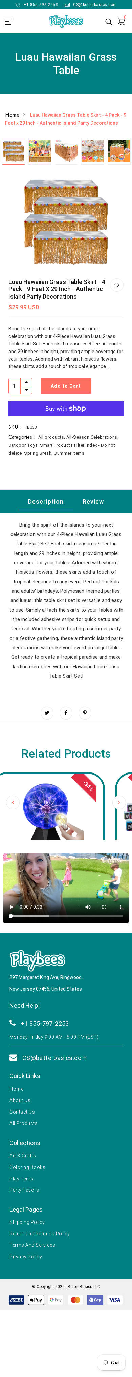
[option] (13, 149)
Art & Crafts (22, 1155)
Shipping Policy (27, 1222)
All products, (52, 437)
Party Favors (24, 1190)
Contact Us (22, 1112)
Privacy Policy (25, 1256)
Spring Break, (39, 453)
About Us (19, 1100)
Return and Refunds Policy (39, 1233)
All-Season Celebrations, (92, 437)
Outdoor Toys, (24, 445)
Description (46, 501)
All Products (23, 1123)
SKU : (15, 427)
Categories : (21, 437)
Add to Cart (66, 386)
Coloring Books (27, 1167)
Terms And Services (32, 1245)
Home (12, 115)
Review (93, 501)
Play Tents (21, 1178)
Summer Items (69, 453)
